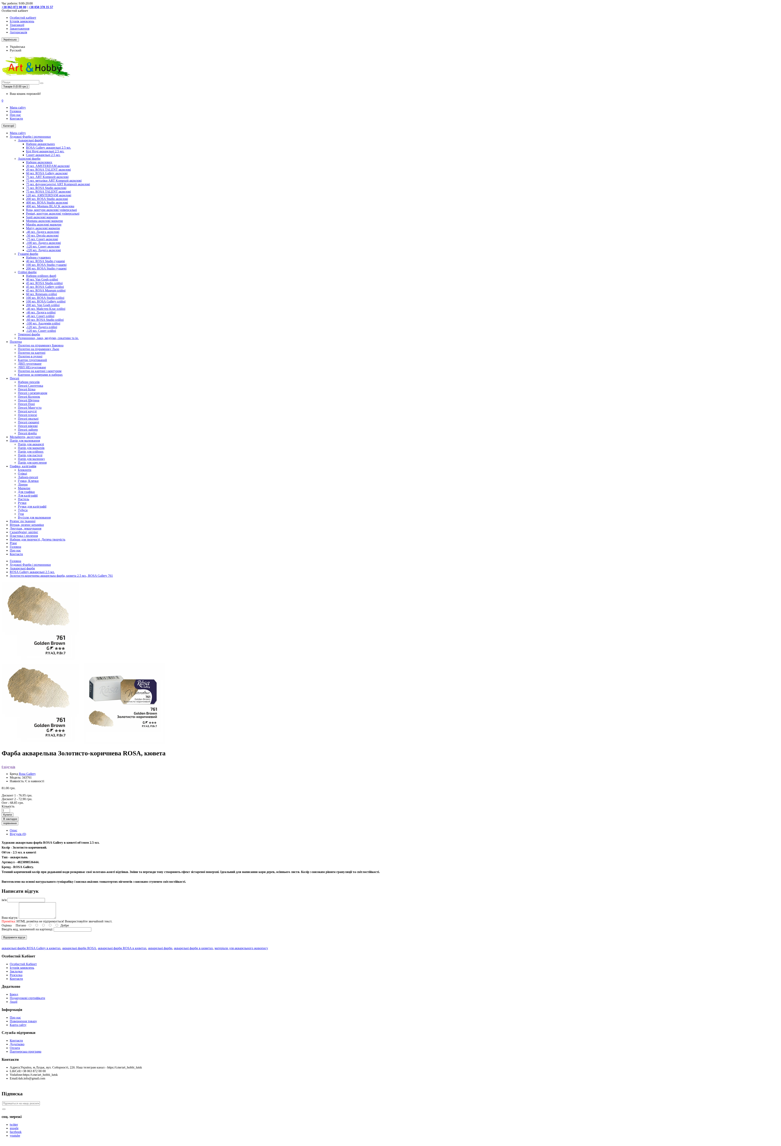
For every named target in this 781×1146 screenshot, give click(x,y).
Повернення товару (23, 1021)
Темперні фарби (29, 334)
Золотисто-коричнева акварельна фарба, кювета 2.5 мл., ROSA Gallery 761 (61, 575)
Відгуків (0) (18, 834)
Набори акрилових (39, 162)
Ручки (22, 503)
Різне (13, 543)
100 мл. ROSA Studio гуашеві (46, 265)
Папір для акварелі (31, 444)
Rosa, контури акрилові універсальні (51, 210)
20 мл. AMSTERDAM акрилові (48, 166)
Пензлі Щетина (28, 400)
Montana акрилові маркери (44, 221)
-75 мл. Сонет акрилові (42, 239)
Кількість (8, 806)
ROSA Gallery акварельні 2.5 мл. (48, 147)
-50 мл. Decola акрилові (42, 235)
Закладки (16, 971)
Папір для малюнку (31, 459)
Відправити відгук (14, 937)
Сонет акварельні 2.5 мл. (43, 155)
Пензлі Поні (26, 404)
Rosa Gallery (27, 774)
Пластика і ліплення (24, 535)
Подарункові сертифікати (27, 998)
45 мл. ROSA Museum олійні (45, 290)
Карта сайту (18, 1025)
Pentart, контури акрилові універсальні (52, 213)
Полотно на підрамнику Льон (38, 349)
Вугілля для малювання (34, 517)
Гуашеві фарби (28, 254)
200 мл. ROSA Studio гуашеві (46, 268)
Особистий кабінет (23, 17)
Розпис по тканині (22, 521)
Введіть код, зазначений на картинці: (27, 929)
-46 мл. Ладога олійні (41, 312)
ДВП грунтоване (29, 363)
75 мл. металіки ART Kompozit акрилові (54, 180)
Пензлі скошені (28, 422)
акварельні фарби (160, 948)
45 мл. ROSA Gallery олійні (45, 286)
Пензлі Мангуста (29, 407)
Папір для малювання (25, 440)
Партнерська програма (25, 1051)
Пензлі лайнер (28, 429)
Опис (13, 830)
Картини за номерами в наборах (40, 374)
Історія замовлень (22, 21)
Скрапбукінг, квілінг (24, 532)
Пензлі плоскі (27, 415)
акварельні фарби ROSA (79, 948)
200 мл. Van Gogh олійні (43, 305)
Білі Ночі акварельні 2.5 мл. (45, 151)
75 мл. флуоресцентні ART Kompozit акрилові (58, 184)
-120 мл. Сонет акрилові (43, 246)
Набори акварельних (40, 144)
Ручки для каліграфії (32, 506)
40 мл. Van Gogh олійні (42, 279)
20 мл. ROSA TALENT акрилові (48, 169)
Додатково (17, 1044)
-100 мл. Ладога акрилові (43, 243)
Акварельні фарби (30, 140)
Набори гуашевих (38, 257)
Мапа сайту (18, 107)
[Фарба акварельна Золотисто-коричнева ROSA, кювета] (42, 743)
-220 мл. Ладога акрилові (43, 250)
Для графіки (26, 492)
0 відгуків (8, 767)
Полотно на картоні (31, 352)
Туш (21, 514)
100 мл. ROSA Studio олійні (45, 297)
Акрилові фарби (29, 158)
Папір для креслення (32, 462)
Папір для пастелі (30, 455)
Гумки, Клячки (28, 481)
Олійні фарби (27, 272)
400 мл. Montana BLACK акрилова (50, 206)
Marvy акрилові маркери (43, 228)
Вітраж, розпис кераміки (27, 525)
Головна (15, 111)
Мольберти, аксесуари (25, 437)
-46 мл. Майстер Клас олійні (45, 308)
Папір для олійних (31, 451)
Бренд (14, 994)
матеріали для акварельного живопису (241, 948)
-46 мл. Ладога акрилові (42, 232)
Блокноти (24, 470)
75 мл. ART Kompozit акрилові (47, 177)
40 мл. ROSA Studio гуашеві (45, 261)
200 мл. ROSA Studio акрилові (47, 199)
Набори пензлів (29, 382)
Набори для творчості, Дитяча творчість (37, 539)
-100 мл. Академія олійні (43, 323)
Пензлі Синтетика (30, 385)
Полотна (16, 341)
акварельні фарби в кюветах (193, 948)
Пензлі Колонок (29, 396)
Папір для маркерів (31, 448)
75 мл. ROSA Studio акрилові (46, 188)
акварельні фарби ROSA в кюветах (122, 948)
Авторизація (18, 32)
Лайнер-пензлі (28, 477)
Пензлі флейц (27, 433)
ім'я (4, 900)
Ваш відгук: (10, 917)
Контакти (16, 118)
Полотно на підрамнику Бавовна (40, 345)
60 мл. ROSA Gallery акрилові (47, 173)
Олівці (22, 473)
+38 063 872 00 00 (14, 7)
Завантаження (19, 28)
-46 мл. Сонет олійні (40, 316)
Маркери (24, 488)
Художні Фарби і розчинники (30, 136)
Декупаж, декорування (25, 528)
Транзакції (17, 25)
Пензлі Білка (26, 389)
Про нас (15, 115)
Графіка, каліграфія (23, 466)
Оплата (15, 1048)
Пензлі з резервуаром (32, 393)
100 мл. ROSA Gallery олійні (45, 301)
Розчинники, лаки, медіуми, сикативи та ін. (48, 338)
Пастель (23, 499)
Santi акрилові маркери (42, 217)
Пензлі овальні (28, 418)
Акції (13, 1001)
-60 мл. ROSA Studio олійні (45, 319)
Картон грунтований (32, 360)
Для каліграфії (28, 495)
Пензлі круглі (27, 411)
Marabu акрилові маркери (43, 224)
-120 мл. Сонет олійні (41, 330)
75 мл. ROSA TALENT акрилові (48, 191)
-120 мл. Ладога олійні (41, 327)
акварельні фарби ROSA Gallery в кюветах (31, 948)
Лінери (23, 484)
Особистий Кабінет (23, 964)
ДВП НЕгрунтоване (32, 367)
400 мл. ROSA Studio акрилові (47, 202)
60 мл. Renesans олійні (41, 294)
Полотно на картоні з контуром (39, 371)
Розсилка (16, 975)
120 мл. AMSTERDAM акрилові (48, 195)
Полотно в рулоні (30, 356)
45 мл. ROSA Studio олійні (44, 283)
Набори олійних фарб (41, 275)
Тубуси (23, 510)
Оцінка (7, 925)
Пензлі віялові (28, 426)
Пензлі (14, 378)
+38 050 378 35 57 (40, 7)
